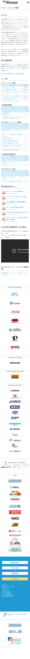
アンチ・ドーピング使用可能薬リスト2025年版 (11, 181)
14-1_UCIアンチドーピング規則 (8, 87)
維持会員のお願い (15, 562)
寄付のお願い (15, 567)
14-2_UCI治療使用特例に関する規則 (9, 89)
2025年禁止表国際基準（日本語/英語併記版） (13, 73)
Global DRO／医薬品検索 (7, 138)
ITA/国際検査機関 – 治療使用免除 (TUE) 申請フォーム (12, 117)
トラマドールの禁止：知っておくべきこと (10, 100)
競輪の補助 (17, 614)
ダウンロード (5, 588)
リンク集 (4, 584)
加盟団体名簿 (15, 573)
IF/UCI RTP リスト (5, 164)
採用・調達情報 (6, 592)
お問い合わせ (5, 590)
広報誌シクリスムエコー (8, 586)
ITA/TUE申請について (6, 115)
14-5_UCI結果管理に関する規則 (8, 98)
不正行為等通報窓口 (7, 594)
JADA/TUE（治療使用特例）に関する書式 (10, 143)
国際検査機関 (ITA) (5, 113)
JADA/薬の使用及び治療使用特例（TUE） (10, 141)
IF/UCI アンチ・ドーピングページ (8, 162)
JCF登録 (15, 578)
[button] (15, 640)
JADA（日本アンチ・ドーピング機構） (16, 68)
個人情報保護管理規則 (8, 596)
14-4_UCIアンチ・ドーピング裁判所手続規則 (11, 96)
